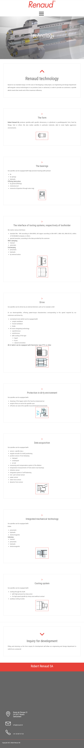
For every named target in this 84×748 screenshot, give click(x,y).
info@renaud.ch (18, 725)
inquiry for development (35, 646)
